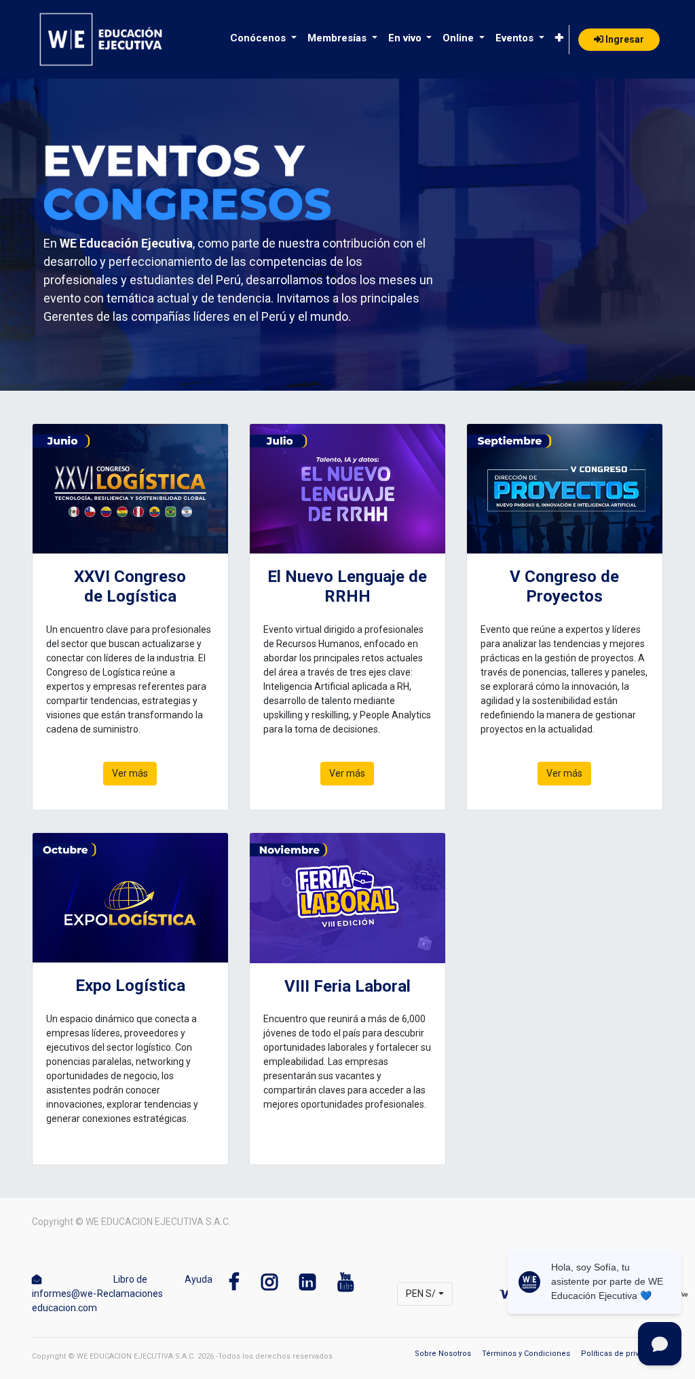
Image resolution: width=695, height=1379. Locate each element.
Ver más (130, 773)
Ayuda (198, 1279)
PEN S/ (421, 1293)
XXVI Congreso (130, 576)
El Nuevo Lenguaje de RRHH (347, 586)
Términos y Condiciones (526, 1353)
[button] (559, 38)
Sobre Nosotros (443, 1353)
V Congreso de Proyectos (564, 586)
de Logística (130, 596)
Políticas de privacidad (622, 1353)
